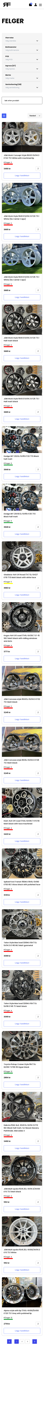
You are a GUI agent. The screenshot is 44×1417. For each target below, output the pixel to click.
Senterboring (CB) (13, 84)
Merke (8, 75)
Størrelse (9, 38)
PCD (7, 56)
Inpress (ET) (10, 66)
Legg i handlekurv (22, 175)
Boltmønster (10, 47)
